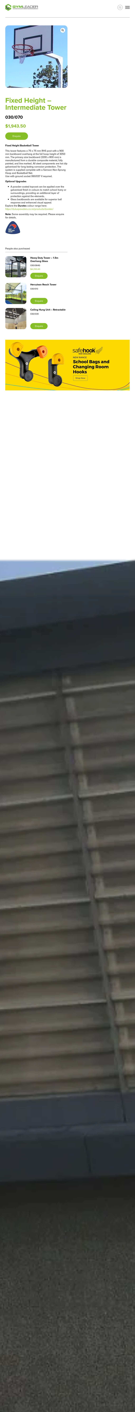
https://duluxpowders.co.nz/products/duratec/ (29, 209)
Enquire (17, 136)
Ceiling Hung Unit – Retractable (48, 309)
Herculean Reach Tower (43, 284)
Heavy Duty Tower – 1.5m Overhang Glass (44, 259)
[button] (62, 30)
